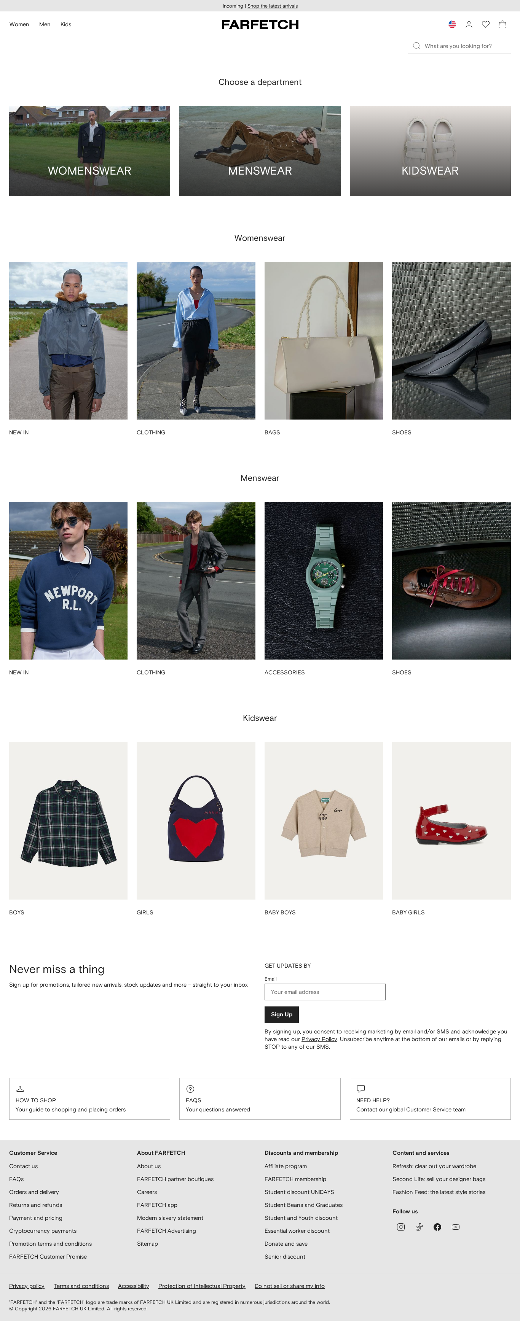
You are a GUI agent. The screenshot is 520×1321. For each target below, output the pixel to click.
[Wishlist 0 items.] (485, 24)
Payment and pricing (35, 1218)
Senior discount (285, 1256)
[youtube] (455, 1227)
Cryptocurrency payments (43, 1231)
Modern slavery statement (170, 1218)
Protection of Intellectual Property (202, 1286)
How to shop (36, 1100)
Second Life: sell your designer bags (438, 1179)
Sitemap (147, 1243)
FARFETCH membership (295, 1179)
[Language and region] (452, 24)
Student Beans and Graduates (304, 1205)
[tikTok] (419, 1227)
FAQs (193, 1100)
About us (149, 1166)
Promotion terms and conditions (50, 1243)
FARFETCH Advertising (166, 1231)
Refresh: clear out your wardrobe (434, 1166)
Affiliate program (286, 1166)
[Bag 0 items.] (502, 24)
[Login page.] (469, 24)
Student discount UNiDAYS (299, 1192)
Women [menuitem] (19, 24)
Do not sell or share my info (290, 1286)
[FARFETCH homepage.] (260, 24)
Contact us (23, 1166)
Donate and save (286, 1243)
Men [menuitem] (45, 24)
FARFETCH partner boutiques (175, 1179)
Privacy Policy (319, 1039)
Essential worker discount (297, 1231)
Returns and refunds (35, 1205)
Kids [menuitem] (66, 24)
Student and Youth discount (301, 1218)
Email (271, 978)
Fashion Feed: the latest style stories (438, 1192)
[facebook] (437, 1227)
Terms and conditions (81, 1286)
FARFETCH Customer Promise (48, 1256)
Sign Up (281, 1014)
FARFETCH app (157, 1205)
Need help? (373, 1100)
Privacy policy (27, 1286)
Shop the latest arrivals (272, 5)
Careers (147, 1192)
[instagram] (400, 1227)
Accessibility (133, 1286)
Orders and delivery (34, 1192)
